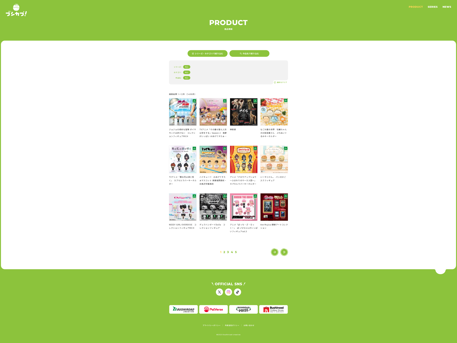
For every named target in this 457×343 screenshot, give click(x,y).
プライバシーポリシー (212, 325)
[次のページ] (274, 252)
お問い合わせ (249, 325)
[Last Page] (284, 252)
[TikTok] (237, 292)
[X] (219, 292)
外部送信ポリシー (232, 325)
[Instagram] (228, 292)
